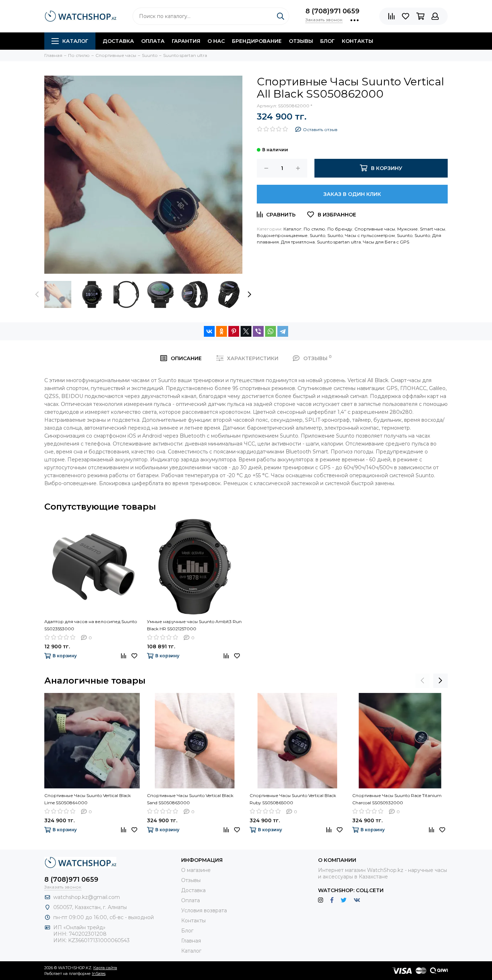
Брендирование (257, 41)
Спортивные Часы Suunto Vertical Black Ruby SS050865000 (293, 799)
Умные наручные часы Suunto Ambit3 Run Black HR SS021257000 (194, 625)
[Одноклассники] (221, 331)
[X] (246, 331)
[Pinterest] (233, 331)
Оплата (153, 41)
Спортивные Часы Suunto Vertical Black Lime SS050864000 (87, 799)
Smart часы (432, 229)
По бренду (339, 229)
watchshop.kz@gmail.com (86, 897)
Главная (191, 941)
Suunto (317, 235)
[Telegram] (282, 331)
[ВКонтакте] (209, 331)
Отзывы (301, 41)
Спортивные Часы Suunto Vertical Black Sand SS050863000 (190, 799)
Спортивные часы (374, 229)
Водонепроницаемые (282, 235)
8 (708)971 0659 (332, 11)
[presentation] (37, 294)
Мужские (407, 229)
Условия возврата (204, 910)
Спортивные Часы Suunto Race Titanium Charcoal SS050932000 (397, 799)
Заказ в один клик (352, 194)
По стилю (314, 229)
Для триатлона (298, 242)
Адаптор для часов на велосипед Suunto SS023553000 (90, 625)
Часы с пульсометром (370, 235)
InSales (99, 973)
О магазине (196, 870)
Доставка (118, 41)
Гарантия (186, 41)
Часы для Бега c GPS (386, 242)
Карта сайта (105, 967)
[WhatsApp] (270, 331)
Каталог (75, 41)
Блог (327, 41)
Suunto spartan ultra (339, 242)
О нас (216, 41)
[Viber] (258, 331)
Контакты (357, 41)
